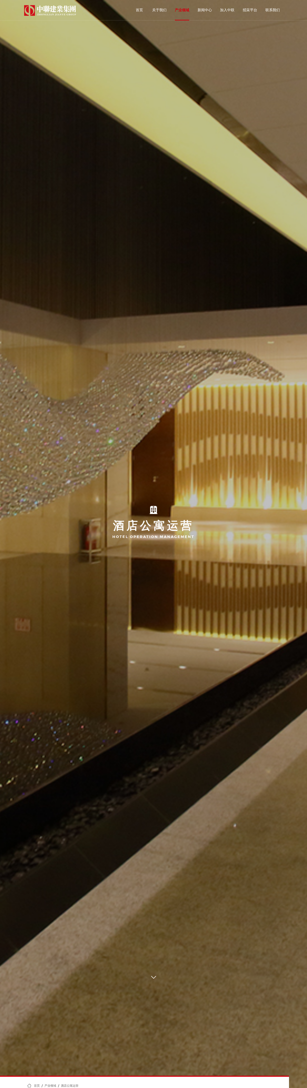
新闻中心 (205, 10)
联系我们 (272, 10)
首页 (139, 10)
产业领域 (182, 10)
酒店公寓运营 (69, 1086)
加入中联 (227, 10)
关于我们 (159, 10)
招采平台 (250, 10)
